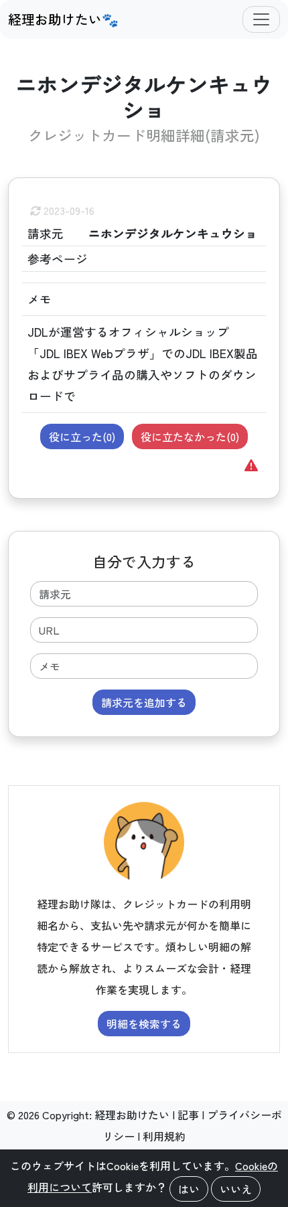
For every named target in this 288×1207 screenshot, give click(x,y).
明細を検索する (144, 1024)
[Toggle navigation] (261, 19)
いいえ (236, 1189)
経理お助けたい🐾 (63, 19)
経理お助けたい (131, 1115)
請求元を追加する (144, 702)
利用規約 (164, 1136)
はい (189, 1189)
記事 (188, 1115)
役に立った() (82, 436)
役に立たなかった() (190, 436)
